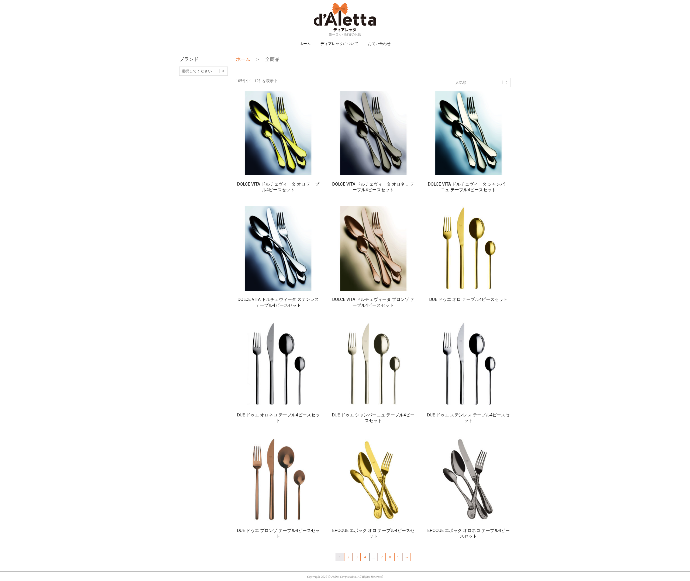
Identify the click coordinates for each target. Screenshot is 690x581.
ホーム (243, 59)
